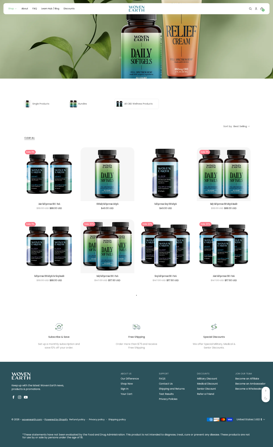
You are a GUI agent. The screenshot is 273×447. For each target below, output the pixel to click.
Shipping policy (117, 419)
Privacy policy (97, 419)
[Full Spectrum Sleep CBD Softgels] (165, 174)
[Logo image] (136, 9)
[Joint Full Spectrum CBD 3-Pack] (224, 246)
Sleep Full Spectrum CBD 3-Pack (165, 275)
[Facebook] (13, 397)
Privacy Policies (168, 399)
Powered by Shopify (56, 419)
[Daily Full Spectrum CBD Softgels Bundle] (224, 174)
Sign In (124, 389)
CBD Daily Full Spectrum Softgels (107, 203)
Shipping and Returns (172, 389)
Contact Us (166, 383)
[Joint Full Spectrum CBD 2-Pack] (49, 174)
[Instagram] (19, 397)
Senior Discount (206, 389)
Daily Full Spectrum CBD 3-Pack (107, 275)
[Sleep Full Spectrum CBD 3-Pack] (165, 246)
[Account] (256, 9)
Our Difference (130, 378)
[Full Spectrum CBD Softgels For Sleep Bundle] (49, 246)
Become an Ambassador (250, 383)
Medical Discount (207, 383)
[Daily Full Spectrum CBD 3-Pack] (107, 246)
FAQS (162, 378)
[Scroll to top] (265, 391)
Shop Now (127, 383)
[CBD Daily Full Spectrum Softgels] (107, 174)
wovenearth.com (32, 419)
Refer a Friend (205, 394)
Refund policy (77, 419)
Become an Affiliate (247, 378)
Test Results (166, 394)
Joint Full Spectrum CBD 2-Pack (49, 203)
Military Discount (207, 378)
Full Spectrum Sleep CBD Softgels (165, 203)
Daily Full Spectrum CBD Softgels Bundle (223, 203)
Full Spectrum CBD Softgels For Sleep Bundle (49, 275)
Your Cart (126, 394)
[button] (250, 9)
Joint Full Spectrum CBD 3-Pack (224, 275)
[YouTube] (26, 397)
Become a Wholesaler (248, 389)
